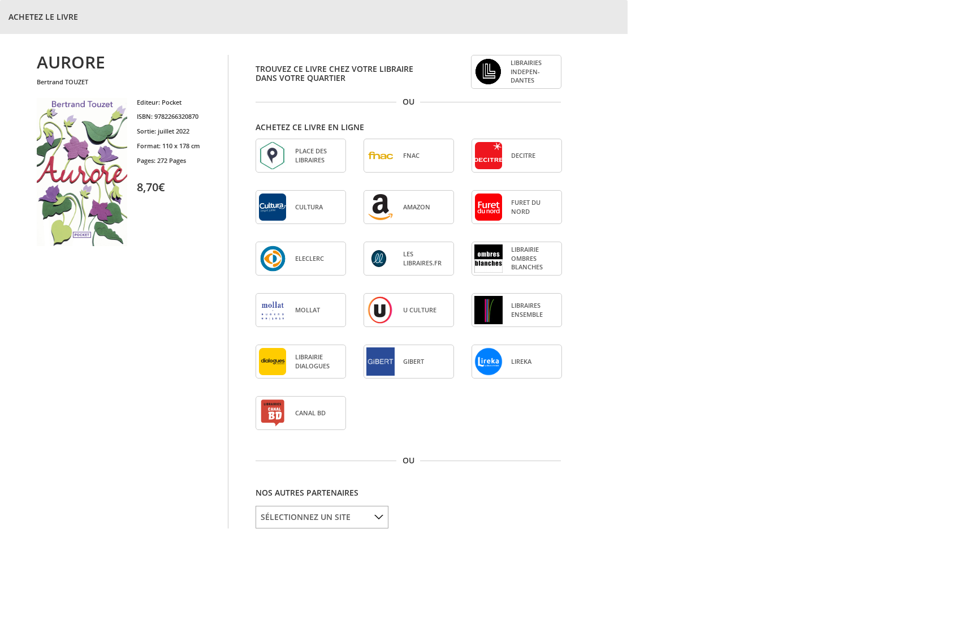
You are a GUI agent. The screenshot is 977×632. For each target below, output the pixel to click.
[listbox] (322, 517)
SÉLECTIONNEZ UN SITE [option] (306, 516)
